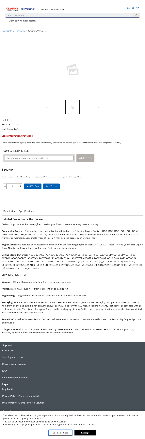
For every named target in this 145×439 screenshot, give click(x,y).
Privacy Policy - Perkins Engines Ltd (20, 395)
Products (56, 9)
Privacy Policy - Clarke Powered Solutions (23, 402)
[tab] (72, 107)
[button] (131, 8)
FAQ (4, 370)
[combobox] (68, 15)
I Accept (85, 433)
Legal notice (8, 389)
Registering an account (14, 364)
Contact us (8, 350)
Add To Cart (32, 186)
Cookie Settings (60, 433)
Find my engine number (15, 377)
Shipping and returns (13, 357)
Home (44, 9)
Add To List (51, 186)
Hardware (20, 31)
